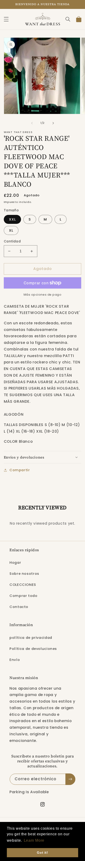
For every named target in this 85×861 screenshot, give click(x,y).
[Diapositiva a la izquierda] (32, 123)
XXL (12, 219)
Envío (14, 659)
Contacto (18, 606)
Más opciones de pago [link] (43, 295)
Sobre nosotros (24, 573)
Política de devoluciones (33, 648)
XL (11, 230)
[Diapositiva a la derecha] (53, 123)
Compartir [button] (19, 470)
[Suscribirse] (70, 779)
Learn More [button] (34, 840)
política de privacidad (30, 637)
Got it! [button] (42, 852)
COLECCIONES (22, 584)
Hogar (15, 562)
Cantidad (12, 241)
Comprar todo (23, 595)
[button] (6, 19)
